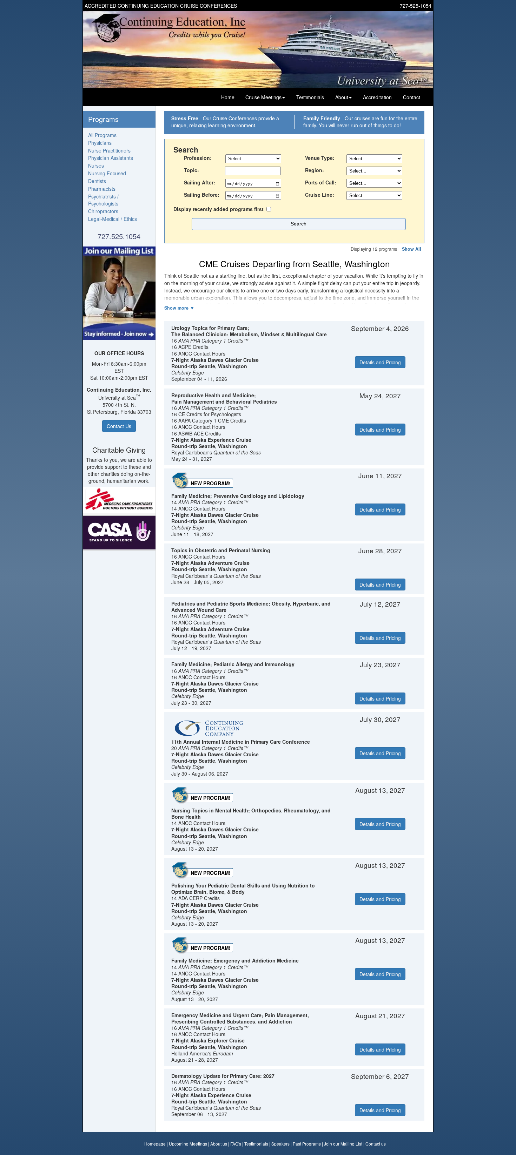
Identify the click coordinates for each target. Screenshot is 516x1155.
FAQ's (235, 1144)
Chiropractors (103, 211)
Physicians (100, 142)
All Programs (102, 135)
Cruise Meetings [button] (263, 97)
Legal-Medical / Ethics (112, 218)
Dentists (97, 180)
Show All (411, 249)
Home (227, 97)
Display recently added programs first (218, 208)
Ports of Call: (320, 182)
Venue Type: (320, 157)
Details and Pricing (380, 362)
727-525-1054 (415, 5)
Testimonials (310, 97)
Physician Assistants (110, 157)
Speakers (280, 1144)
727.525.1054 (119, 236)
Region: (314, 170)
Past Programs (307, 1144)
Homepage (155, 1144)
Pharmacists (101, 188)
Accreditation (377, 97)
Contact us (375, 1144)
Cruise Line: (319, 194)
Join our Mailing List (343, 1144)
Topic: (191, 170)
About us (218, 1144)
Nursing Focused (107, 173)
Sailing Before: (201, 194)
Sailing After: (199, 182)
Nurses (96, 165)
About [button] (341, 97)
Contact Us (119, 426)
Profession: (198, 157)
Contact (411, 97)
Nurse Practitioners (109, 150)
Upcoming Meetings (188, 1144)
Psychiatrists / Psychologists (103, 200)
